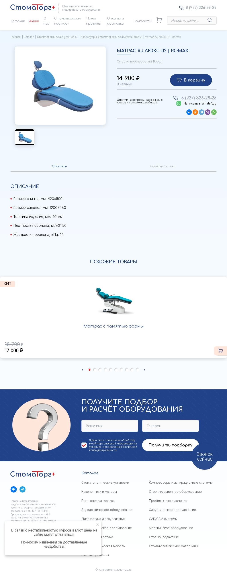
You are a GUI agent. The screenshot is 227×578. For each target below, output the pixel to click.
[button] (84, 370)
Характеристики (162, 166)
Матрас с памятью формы (114, 326)
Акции (34, 21)
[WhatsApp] (214, 112)
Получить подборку (170, 445)
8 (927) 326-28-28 (201, 8)
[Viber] (207, 112)
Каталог (17, 21)
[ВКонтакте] (189, 112)
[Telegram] (201, 112)
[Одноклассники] (195, 112)
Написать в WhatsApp (200, 103)
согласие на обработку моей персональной (112, 441)
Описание (59, 166)
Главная (15, 37)
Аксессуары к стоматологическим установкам (111, 37)
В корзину (194, 80)
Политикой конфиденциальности (113, 448)
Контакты (143, 21)
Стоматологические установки (57, 37)
